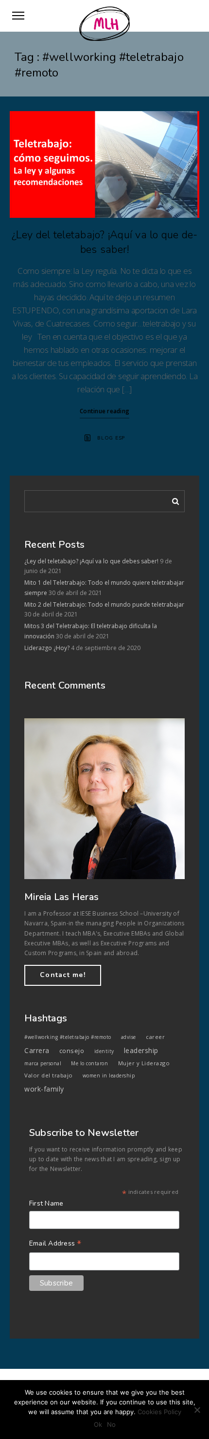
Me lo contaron (89, 1063)
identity (104, 1051)
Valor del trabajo (48, 1075)
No (111, 1424)
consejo (72, 1050)
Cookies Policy (159, 1412)
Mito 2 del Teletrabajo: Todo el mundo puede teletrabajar (104, 604)
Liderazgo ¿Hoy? (47, 648)
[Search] (172, 499)
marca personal (42, 1063)
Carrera (37, 1050)
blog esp (111, 438)
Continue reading (104, 411)
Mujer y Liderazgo (144, 1063)
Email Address (55, 1244)
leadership (141, 1050)
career (155, 1036)
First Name (46, 1203)
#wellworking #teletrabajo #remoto (67, 1037)
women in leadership (109, 1075)
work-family (44, 1089)
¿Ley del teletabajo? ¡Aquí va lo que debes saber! (105, 242)
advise (128, 1037)
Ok (98, 1424)
